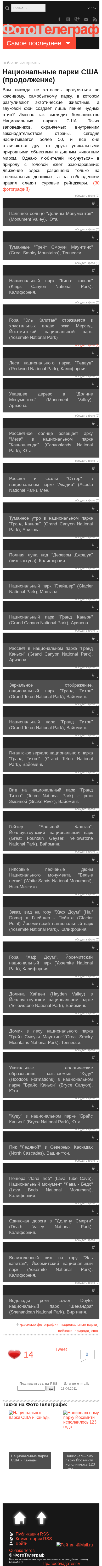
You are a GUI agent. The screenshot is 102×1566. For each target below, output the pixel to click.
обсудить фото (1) (87, 345)
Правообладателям (62, 1563)
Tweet (61, 1349)
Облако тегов (22, 1550)
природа (82, 1331)
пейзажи (65, 1331)
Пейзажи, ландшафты (22, 63)
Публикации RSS (32, 1534)
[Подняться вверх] (41, 1517)
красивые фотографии (39, 1324)
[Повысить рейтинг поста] (14, 1354)
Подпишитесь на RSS (39, 1383)
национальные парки (79, 1324)
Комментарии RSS (34, 1539)
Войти (21, 1543)
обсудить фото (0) (87, 195)
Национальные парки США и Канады (29, 1458)
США (94, 1331)
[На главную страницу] (19, 1517)
